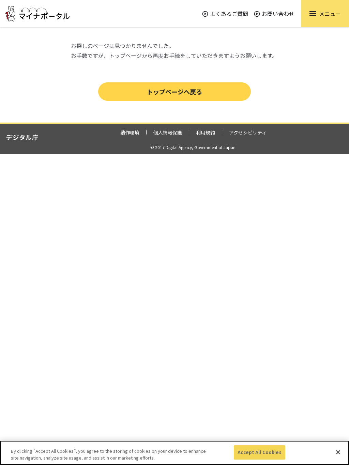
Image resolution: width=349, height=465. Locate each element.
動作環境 (129, 132)
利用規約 (205, 132)
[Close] (338, 452)
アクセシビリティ (248, 132)
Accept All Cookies (259, 452)
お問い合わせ (278, 14)
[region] (174, 453)
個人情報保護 (167, 132)
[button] (325, 13)
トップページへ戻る (174, 91)
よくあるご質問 (229, 14)
